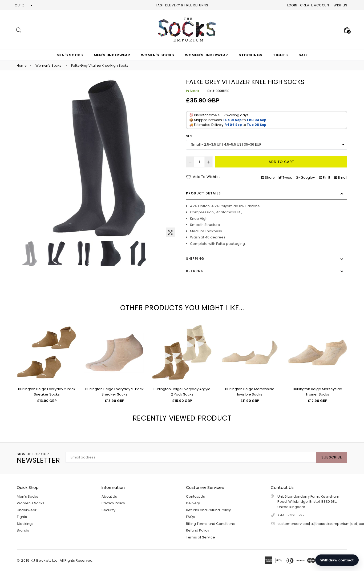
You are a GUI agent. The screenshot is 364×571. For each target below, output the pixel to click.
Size (189, 136)
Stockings (250, 55)
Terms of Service (200, 537)
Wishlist (341, 5)
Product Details (203, 193)
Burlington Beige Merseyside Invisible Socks (249, 391)
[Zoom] (170, 232)
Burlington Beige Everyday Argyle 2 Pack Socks (182, 391)
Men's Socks (69, 55)
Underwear (27, 510)
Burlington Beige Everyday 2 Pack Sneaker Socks (46, 391)
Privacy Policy (113, 503)
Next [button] (171, 159)
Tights (280, 55)
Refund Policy (197, 530)
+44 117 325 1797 (290, 515)
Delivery (193, 503)
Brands (23, 530)
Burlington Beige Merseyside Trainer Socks (317, 391)
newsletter (38, 458)
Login (292, 5)
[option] (97, 159)
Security (108, 510)
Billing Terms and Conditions (210, 523)
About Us (109, 496)
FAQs (190, 516)
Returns (194, 271)
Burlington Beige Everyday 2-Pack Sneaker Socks (114, 391)
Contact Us (195, 496)
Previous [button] (23, 159)
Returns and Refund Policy (208, 510)
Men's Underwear (112, 55)
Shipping (195, 258)
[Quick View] (70, 335)
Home (21, 65)
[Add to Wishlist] (70, 346)
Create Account (315, 5)
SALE (303, 55)
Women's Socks (157, 55)
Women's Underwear (206, 55)
